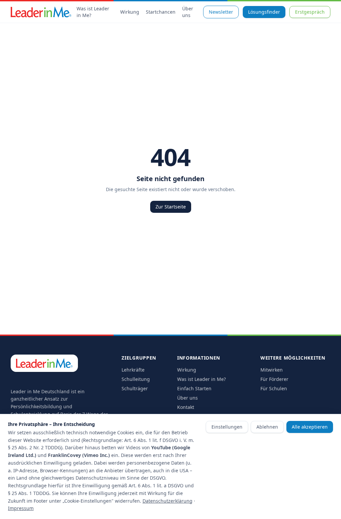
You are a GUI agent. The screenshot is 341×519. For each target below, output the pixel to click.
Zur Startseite (171, 206)
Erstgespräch (310, 12)
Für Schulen (273, 388)
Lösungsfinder (264, 12)
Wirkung (129, 12)
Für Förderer (274, 379)
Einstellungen (226, 427)
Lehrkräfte (133, 370)
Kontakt (185, 407)
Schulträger (135, 388)
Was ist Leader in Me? (93, 11)
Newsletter (221, 12)
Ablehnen (267, 427)
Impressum (21, 508)
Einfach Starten (194, 388)
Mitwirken (271, 370)
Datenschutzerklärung (167, 501)
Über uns (187, 11)
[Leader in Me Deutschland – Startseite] (41, 12)
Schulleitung (136, 379)
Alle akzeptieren (310, 427)
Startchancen (160, 12)
